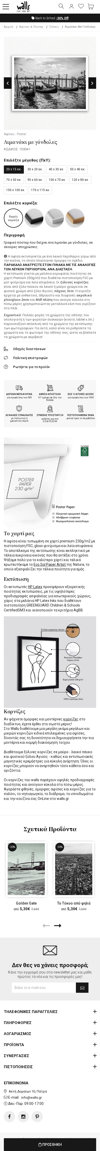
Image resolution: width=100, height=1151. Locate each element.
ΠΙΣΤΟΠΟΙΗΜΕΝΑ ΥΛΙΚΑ (80, 415)
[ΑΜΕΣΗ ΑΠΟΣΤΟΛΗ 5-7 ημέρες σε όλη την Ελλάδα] (50, 388)
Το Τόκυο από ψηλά (74, 903)
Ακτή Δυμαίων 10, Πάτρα (28, 1091)
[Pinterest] (37, 1116)
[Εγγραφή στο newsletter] (82, 988)
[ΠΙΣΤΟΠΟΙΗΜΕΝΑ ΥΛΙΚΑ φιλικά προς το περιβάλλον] (80, 409)
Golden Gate (26, 903)
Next (92, 83)
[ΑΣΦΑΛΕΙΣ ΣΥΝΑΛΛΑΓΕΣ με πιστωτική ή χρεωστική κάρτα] (19, 409)
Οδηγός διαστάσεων (29, 349)
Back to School (51, 18)
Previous (8, 83)
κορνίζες (70, 719)
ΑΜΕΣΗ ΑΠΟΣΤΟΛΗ (50, 394)
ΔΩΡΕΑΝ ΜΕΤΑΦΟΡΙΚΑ (19, 394)
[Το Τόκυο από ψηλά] (73, 869)
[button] (6, 7)
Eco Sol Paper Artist (50, 564)
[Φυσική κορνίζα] (75, 218)
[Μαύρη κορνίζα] (34, 218)
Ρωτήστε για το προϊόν (31, 367)
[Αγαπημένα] (81, 6)
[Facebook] (9, 1116)
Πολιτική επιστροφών (30, 358)
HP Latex (35, 587)
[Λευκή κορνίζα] (54, 218)
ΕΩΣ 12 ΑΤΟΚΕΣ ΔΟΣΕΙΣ (81, 394)
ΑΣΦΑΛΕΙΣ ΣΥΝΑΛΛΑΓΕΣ (19, 415)
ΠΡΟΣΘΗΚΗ (52, 1145)
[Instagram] (23, 1116)
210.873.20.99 (50, 421)
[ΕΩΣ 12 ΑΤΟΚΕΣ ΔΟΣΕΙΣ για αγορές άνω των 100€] (80, 388)
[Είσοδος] (71, 6)
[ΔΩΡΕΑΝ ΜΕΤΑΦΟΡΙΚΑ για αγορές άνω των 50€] (19, 388)
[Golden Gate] (26, 869)
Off (62, 18)
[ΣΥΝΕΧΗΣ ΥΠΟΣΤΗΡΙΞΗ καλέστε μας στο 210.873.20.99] (50, 409)
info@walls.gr (31, 1097)
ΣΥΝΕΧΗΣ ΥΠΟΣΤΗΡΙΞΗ (50, 415)
